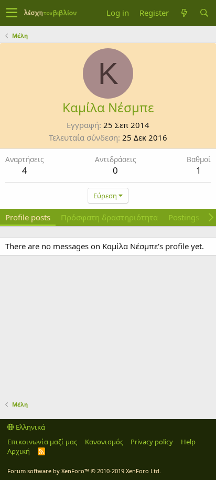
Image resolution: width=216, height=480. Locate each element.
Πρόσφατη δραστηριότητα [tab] (109, 217)
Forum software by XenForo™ (84, 471)
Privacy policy (152, 441)
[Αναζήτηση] (204, 13)
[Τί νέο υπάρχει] (184, 13)
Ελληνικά (29, 427)
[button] (11, 13)
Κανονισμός (104, 441)
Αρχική (18, 451)
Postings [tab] (183, 217)
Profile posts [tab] (27, 217)
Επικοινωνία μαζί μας (42, 441)
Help (188, 441)
